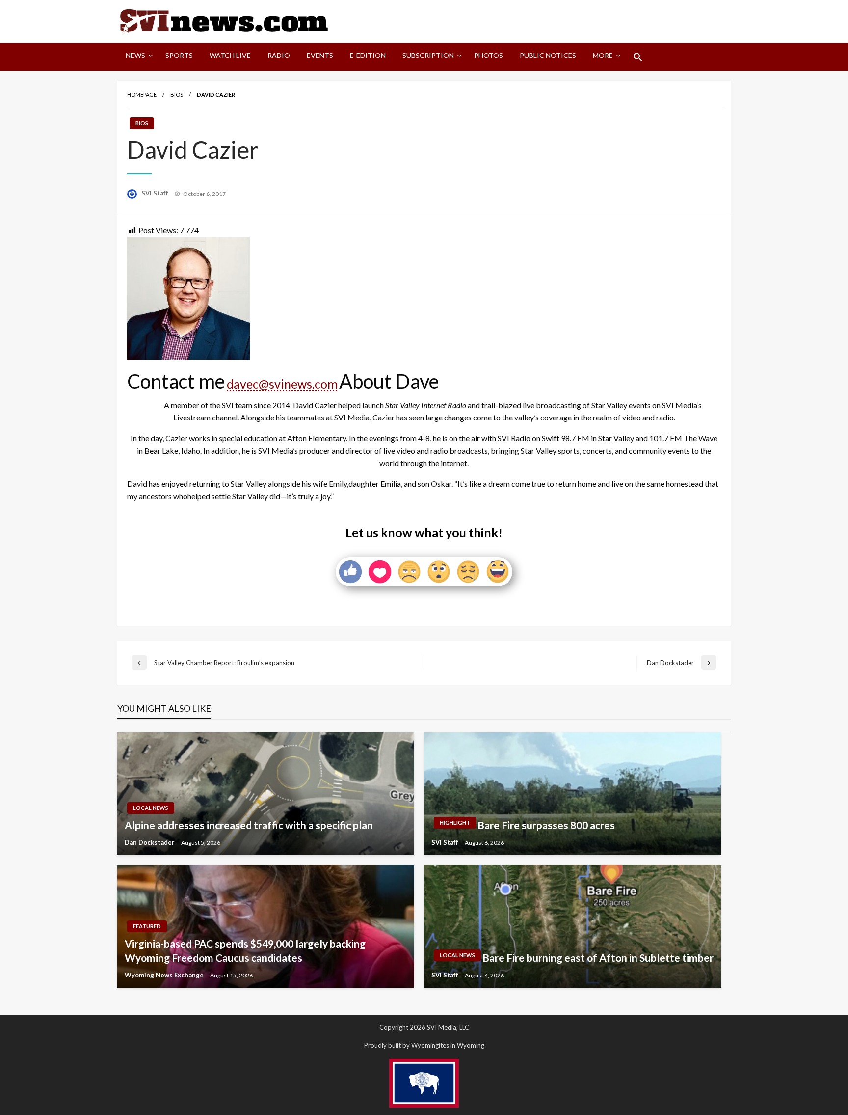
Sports (179, 55)
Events (320, 55)
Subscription (428, 55)
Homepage (142, 94)
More (603, 55)
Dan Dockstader (150, 842)
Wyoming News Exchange (165, 975)
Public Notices (548, 55)
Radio (278, 55)
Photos (488, 55)
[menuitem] (137, 57)
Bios (176, 94)
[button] (638, 57)
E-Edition (368, 55)
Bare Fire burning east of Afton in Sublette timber (598, 957)
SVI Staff (155, 193)
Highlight (455, 822)
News (135, 55)
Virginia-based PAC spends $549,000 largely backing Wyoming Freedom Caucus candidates (245, 950)
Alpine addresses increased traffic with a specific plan (249, 825)
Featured (147, 926)
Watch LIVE (230, 55)
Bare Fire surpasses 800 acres (546, 825)
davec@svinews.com (282, 383)
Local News (150, 808)
